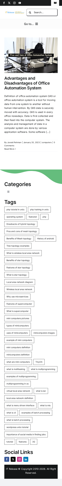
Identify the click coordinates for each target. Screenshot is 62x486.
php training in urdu (39, 209)
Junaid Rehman (14, 142)
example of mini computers (19, 340)
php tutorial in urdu (15, 209)
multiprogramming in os (17, 383)
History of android (45, 238)
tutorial (9, 441)
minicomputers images (44, 333)
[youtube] (20, 3)
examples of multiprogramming (21, 376)
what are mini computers (18, 362)
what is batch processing (18, 420)
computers (47, 142)
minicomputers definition (18, 354)
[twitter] (9, 3)
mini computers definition (18, 347)
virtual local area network (18, 391)
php (44, 217)
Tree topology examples (17, 246)
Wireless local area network (19, 289)
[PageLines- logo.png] (14, 12)
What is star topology (16, 275)
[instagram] (14, 3)
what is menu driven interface (20, 405)
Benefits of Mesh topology (18, 238)
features (23, 441)
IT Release (11, 468)
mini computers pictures (17, 318)
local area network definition (19, 398)
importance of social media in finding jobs (26, 434)
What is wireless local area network (23, 253)
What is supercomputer (17, 311)
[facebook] (4, 3)
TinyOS (38, 362)
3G (33, 441)
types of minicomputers (17, 325)
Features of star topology (18, 267)
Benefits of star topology (18, 260)
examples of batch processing (35, 412)
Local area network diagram (19, 282)
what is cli (11, 412)
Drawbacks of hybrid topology (20, 224)
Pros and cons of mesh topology (21, 231)
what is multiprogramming (43, 369)
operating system (14, 217)
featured (33, 217)
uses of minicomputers (17, 333)
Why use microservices (17, 296)
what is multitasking (15, 369)
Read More (9, 149)
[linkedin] (25, 459)
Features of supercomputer (19, 304)
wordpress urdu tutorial (17, 427)
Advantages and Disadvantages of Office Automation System (27, 83)
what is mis (45, 405)
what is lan (41, 391)
